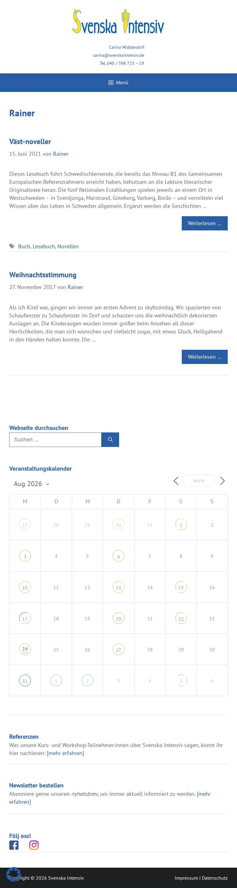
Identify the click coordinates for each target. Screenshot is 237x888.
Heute (199, 481)
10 (25, 587)
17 (25, 619)
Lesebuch (44, 246)
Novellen (68, 246)
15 (181, 587)
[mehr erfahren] (65, 753)
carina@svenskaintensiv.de (118, 55)
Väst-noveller (30, 141)
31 (25, 681)
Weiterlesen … (205, 223)
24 (25, 649)
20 (118, 619)
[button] (13, 874)
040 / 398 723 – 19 (125, 63)
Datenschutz (215, 878)
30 (118, 525)
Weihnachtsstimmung (43, 274)
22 (181, 619)
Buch (24, 246)
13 (118, 587)
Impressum (186, 878)
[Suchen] (110, 439)
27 (25, 525)
